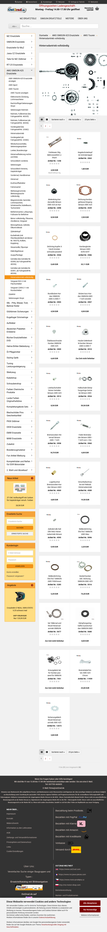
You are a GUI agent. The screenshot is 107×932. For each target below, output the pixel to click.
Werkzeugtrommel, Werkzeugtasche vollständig (18, 193)
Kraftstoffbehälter (18, 183)
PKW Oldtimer (13, 421)
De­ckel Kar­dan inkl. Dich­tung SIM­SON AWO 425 (85, 578)
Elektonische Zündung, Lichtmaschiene (20, 98)
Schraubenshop (14, 383)
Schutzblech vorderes (19, 161)
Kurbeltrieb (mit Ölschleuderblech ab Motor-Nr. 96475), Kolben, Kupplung (22, 239)
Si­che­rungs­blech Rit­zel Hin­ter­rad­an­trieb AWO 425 (54, 720)
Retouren (61, 2)
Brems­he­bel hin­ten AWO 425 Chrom (85, 672)
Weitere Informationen (90, 915)
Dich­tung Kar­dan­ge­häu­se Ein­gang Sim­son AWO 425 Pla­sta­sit (85, 202)
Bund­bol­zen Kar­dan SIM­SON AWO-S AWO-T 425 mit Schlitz (54, 296)
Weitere (70, 18)
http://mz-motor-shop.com (70, 885)
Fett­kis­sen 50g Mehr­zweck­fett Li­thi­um (54, 155)
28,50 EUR (20, 505)
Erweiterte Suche (20, 534)
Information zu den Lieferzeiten (19, 828)
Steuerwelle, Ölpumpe (19, 247)
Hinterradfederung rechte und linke (21, 155)
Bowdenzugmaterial (16, 450)
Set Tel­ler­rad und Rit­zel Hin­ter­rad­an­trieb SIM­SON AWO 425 (54, 626)
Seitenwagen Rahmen (19, 110)
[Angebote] (32, 585)
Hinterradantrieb (17, 133)
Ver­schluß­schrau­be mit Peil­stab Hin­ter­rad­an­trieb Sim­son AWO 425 (85, 484)
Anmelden (20, 566)
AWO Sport (13, 85)
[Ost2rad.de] (17, 10)
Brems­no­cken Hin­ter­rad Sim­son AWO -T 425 (54, 437)
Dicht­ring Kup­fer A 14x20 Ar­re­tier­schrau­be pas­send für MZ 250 (54, 249)
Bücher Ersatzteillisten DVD (17, 339)
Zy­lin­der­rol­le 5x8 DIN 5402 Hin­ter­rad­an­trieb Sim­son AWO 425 (54, 532)
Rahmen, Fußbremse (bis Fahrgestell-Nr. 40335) (21, 115)
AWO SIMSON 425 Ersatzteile (15, 72)
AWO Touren (14, 89)
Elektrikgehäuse (17, 251)
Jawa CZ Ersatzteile (16, 53)
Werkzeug (11, 372)
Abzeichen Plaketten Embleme (16, 330)
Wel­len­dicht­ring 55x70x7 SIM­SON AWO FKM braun (54, 578)
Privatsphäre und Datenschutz (19, 842)
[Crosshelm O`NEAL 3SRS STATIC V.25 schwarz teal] (19, 596)
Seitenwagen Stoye (16, 298)
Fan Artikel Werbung (16, 455)
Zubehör (12, 294)
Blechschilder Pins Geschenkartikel (15, 414)
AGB (8, 833)
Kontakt (10, 818)
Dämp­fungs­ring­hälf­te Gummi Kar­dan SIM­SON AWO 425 (85, 626)
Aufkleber (11, 323)
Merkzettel (94, 2)
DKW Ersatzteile (14, 427)
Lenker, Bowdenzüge (19, 150)
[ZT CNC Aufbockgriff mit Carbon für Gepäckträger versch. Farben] (19, 488)
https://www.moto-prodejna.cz (71, 880)
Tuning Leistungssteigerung (16, 365)
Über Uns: (29, 866)
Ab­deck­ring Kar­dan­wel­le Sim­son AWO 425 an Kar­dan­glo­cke (54, 202)
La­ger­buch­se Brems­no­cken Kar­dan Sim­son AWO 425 (54, 484)
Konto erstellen (13, 572)
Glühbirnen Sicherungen (18, 311)
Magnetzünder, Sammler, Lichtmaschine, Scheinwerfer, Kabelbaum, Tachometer (21, 204)
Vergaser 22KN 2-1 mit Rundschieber (20, 289)
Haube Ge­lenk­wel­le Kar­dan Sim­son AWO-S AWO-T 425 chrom (85, 343)
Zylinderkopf (16, 231)
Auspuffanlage (17, 255)
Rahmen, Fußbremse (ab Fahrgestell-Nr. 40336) (20, 121)
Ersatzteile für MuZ (15, 47)
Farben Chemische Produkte (15, 391)
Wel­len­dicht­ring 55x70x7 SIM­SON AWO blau (85, 531)
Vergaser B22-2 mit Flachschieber (18, 282)
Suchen (19, 2)
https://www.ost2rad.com (69, 869)
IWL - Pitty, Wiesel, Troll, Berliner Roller (17, 304)
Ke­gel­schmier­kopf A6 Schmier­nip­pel (85, 153)
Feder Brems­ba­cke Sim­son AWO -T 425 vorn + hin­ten (85, 437)
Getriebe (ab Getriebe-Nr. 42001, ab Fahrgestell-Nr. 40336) (21, 270)
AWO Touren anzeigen (19, 93)
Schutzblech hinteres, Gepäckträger (19, 170)
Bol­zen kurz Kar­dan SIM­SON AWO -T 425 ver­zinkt (85, 296)
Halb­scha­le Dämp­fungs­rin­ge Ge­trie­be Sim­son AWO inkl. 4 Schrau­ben (85, 390)
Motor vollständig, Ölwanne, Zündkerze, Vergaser (22, 219)
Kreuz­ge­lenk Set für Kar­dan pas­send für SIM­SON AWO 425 (54, 673)
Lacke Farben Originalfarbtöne (14, 399)
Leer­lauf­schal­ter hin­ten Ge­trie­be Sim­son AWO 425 (54, 390)
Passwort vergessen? (15, 576)
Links (9, 847)
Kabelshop (11, 378)
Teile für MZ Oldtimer (16, 59)
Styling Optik (12, 357)
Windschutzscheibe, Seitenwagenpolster (19, 145)
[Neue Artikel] (32, 478)
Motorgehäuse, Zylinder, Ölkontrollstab (20, 226)
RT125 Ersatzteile (15, 65)
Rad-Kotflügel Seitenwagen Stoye (21, 104)
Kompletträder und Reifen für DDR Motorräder (18, 463)
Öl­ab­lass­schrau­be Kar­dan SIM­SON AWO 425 (54, 343)
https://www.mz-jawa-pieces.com (72, 874)
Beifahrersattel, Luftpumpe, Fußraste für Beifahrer (22, 213)
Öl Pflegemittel (13, 352)
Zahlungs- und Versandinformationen (22, 837)
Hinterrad (14, 179)
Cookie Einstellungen (15, 851)
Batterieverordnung (63, 890)
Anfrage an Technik (77, 2)
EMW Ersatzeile (14, 433)
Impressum (11, 814)
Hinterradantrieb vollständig (22, 277)
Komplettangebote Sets (17, 407)
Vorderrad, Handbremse (20, 175)
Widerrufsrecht (13, 823)
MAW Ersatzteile (14, 438)
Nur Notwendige (90, 910)
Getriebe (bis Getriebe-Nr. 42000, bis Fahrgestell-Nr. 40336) (21, 261)
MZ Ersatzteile (28, 18)
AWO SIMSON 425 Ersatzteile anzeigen (20, 79)
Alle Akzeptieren (90, 903)
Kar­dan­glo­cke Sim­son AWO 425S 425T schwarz (85, 249)
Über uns (83, 18)
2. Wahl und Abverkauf (17, 470)
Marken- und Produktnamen (66, 895)
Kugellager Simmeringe (17, 317)
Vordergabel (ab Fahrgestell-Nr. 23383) (20, 138)
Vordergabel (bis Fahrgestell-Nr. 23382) (20, 128)
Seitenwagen (16, 165)
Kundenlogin (47, 2)
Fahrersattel (15, 187)
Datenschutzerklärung (47, 917)
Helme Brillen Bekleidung (18, 346)
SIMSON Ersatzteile (51, 18)
